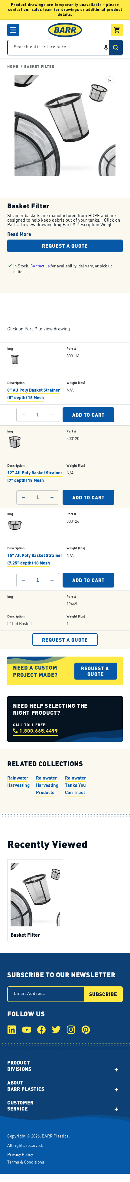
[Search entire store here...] (115, 47)
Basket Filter (39, 66)
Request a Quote (65, 246)
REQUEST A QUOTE (65, 640)
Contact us (40, 265)
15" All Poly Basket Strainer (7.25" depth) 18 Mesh (35, 558)
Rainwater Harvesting (18, 781)
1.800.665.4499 (38, 730)
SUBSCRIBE (103, 994)
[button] (13, 30)
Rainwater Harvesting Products (47, 784)
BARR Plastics (55, 1135)
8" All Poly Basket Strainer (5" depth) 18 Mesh (33, 393)
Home (12, 66)
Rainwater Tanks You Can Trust (75, 784)
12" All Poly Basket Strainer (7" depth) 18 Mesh (35, 476)
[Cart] (117, 30)
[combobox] (65, 47)
